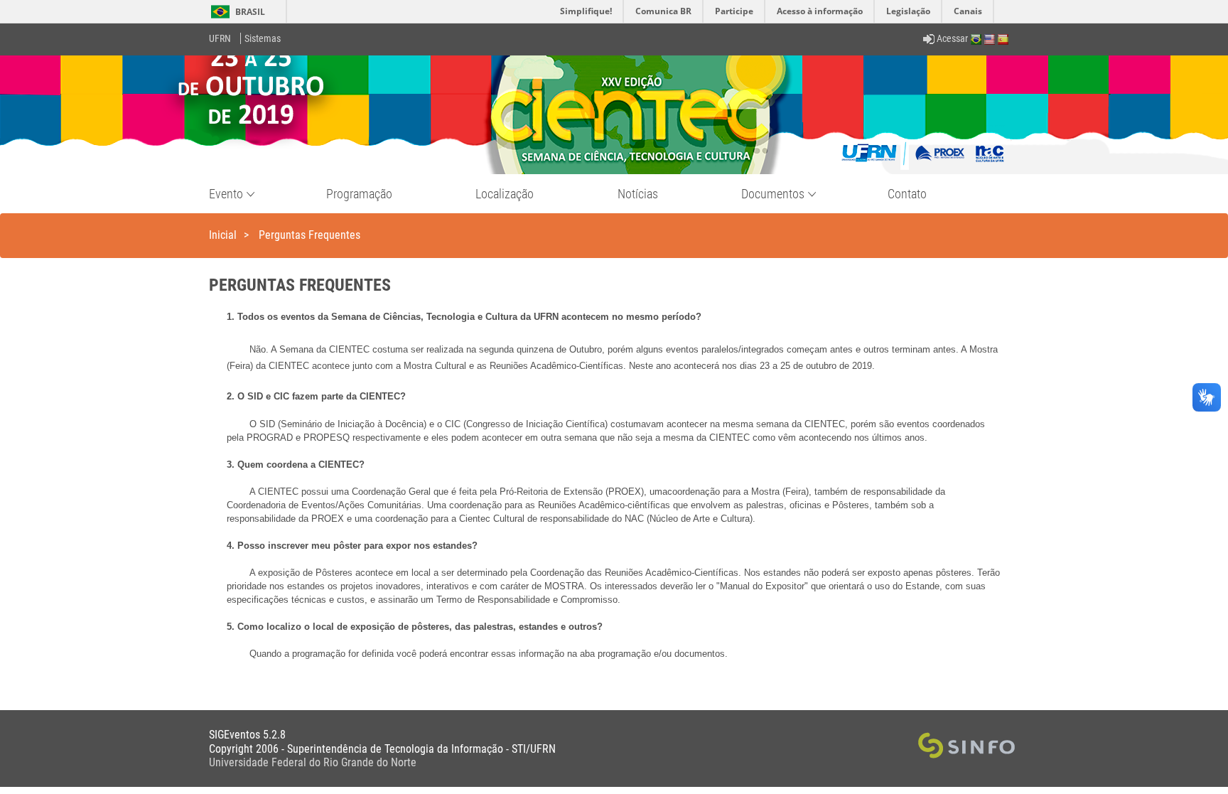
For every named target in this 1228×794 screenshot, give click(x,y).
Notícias (638, 193)
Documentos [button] (772, 193)
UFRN (220, 38)
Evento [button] (226, 193)
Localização (504, 193)
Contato (907, 193)
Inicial (223, 235)
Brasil (235, 12)
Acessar (951, 38)
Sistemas (262, 38)
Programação (359, 193)
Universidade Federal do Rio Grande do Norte (312, 762)
